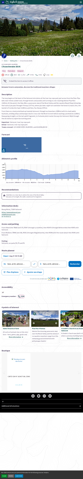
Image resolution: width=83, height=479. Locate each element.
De (5, 264)
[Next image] (80, 28)
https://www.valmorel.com (11, 212)
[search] (18, 264)
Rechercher (75, 264)
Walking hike (14, 61)
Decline (11, 476)
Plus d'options (13, 272)
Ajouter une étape (34, 272)
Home (6, 61)
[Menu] (81, 2)
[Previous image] (2, 28)
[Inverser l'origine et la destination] (34, 264)
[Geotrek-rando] (15, 2)
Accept (4, 476)
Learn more (19, 476)
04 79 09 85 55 (6, 217)
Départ (6, 256)
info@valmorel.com (8, 215)
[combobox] (16, 264)
